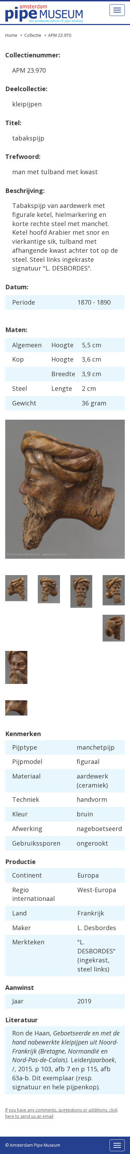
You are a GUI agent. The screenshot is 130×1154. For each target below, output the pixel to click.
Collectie (32, 35)
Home (11, 35)
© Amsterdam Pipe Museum (32, 1145)
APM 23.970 (59, 35)
